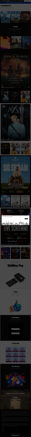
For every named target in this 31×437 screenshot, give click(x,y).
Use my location (26, 218)
